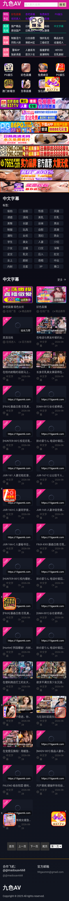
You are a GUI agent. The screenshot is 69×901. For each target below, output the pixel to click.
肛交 (56, 254)
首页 (11, 846)
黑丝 (56, 223)
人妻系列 (30, 50)
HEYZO (59, 50)
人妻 (40, 241)
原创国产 (16, 30)
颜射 (25, 260)
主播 (25, 248)
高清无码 (8, 337)
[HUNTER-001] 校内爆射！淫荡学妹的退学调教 (29, 578)
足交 (10, 254)
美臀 (10, 223)
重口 (56, 266)
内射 (10, 266)
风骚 (56, 211)
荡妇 (40, 235)
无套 (25, 266)
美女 (25, 241)
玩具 (25, 229)
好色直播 (41, 306)
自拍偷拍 (44, 26)
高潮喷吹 (44, 54)
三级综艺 (44, 42)
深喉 (56, 248)
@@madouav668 (13, 875)
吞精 (40, 260)
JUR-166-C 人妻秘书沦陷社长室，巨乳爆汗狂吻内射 (32, 544)
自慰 (40, 229)
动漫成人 (58, 42)
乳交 (25, 254)
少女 (10, 248)
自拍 (25, 211)
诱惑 (10, 217)
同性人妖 (16, 42)
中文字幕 (58, 26)
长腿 (25, 223)
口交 (40, 248)
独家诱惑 (16, 54)
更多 (60, 279)
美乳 (40, 217)
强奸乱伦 (44, 38)
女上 (10, 260)
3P (41, 266)
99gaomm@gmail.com (50, 872)
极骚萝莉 (44, 50)
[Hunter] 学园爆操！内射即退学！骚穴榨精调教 (29, 647)
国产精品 (16, 26)
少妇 (56, 241)
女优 (25, 235)
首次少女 (30, 54)
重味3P (16, 50)
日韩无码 (30, 30)
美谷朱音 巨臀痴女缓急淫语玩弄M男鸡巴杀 (27, 820)
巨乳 (56, 217)
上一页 (22, 846)
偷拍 (10, 211)
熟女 (56, 235)
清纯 (25, 217)
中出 (56, 260)
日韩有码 (30, 26)
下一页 (34, 846)
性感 (40, 211)
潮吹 (10, 235)
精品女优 (58, 38)
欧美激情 (44, 30)
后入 (40, 254)
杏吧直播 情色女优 (13, 306)
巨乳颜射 (58, 54)
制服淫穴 (16, 38)
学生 (10, 241)
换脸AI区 (30, 42)
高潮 (56, 229)
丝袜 (40, 223)
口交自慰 (30, 38)
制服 (10, 229)
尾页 (44, 846)
